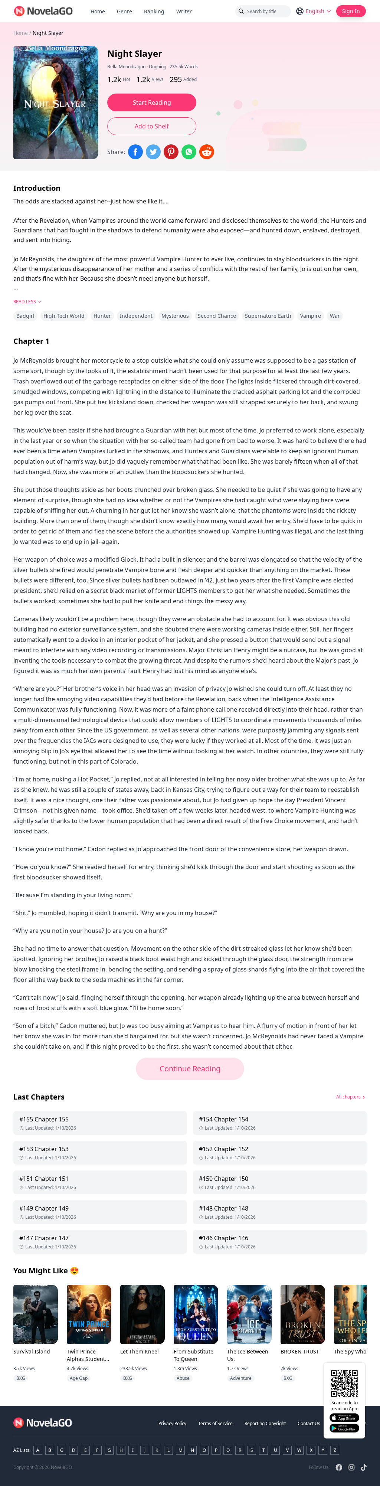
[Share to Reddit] (206, 151)
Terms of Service (215, 1423)
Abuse (183, 1378)
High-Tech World (64, 315)
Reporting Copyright (265, 1423)
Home (98, 11)
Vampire (310, 315)
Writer (187, 11)
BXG (20, 1378)
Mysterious (175, 315)
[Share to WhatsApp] (188, 151)
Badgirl (25, 315)
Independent (136, 315)
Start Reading (152, 102)
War (335, 315)
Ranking (154, 11)
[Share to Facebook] (135, 151)
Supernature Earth (268, 315)
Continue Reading (190, 1069)
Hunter (102, 315)
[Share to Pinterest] (171, 151)
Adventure (241, 1378)
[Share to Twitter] (153, 151)
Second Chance (217, 315)
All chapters (348, 1097)
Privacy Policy (172, 1423)
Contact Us (309, 1423)
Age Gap (79, 1378)
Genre (124, 11)
